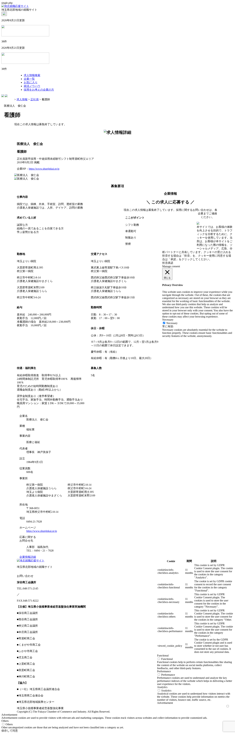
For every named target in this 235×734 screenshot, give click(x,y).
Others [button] (5, 720)
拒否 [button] (165, 262)
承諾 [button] (170, 262)
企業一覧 (29, 78)
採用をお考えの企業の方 (39, 89)
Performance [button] (164, 671)
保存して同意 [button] (9, 730)
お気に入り (31, 82)
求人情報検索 (32, 75)
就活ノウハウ (32, 86)
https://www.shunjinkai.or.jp (44, 168)
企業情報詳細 (27, 556)
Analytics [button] (162, 687)
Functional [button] (163, 655)
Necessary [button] (167, 319)
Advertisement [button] (165, 702)
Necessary (172, 323)
